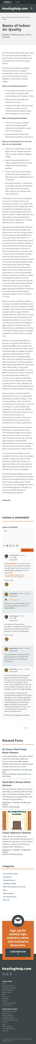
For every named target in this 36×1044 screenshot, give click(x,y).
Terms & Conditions (8, 1003)
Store (4, 994)
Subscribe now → (18, 952)
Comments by (26, 727)
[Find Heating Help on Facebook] (3, 974)
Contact (4, 1001)
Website (8, 2)
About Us (5, 996)
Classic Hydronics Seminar (16, 832)
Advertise (5, 999)
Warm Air (6, 900)
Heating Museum (9, 880)
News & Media (7, 992)
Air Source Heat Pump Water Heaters (14, 751)
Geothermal (7, 877)
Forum (17, 2)
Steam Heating (14, 807)
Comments (6, 37)
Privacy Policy (6, 1005)
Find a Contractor (8, 990)
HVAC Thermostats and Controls (14, 887)
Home (4, 984)
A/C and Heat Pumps (10, 874)
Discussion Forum (8, 986)
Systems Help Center (11, 17)
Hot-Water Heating (15, 774)
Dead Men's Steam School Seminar (16, 784)
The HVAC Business (9, 897)
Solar (5, 890)
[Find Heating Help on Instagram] (10, 974)
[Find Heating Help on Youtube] (7, 974)
